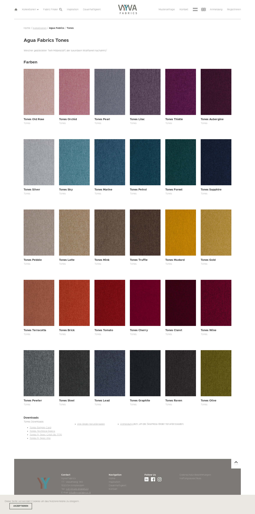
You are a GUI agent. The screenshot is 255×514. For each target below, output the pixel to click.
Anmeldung (216, 9)
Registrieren (234, 9)
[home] (16, 9)
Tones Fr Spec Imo (40, 438)
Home (112, 478)
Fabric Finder (50, 9)
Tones (27, 123)
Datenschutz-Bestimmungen (195, 475)
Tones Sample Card (40, 427)
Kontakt (184, 9)
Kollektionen (29, 9)
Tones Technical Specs (42, 431)
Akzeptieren (20, 506)
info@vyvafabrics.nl (80, 492)
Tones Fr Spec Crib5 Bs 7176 (46, 434)
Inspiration (72, 9)
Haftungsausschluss (190, 478)
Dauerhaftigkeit (92, 9)
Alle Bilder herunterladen (91, 424)
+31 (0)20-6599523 (77, 489)
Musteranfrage (167, 9)
